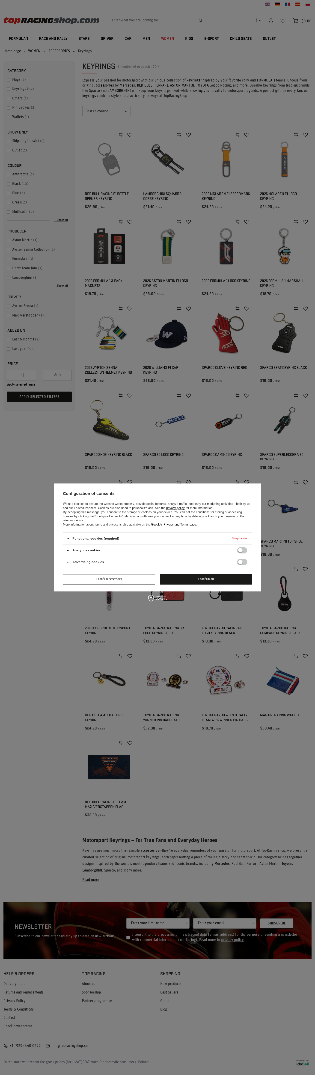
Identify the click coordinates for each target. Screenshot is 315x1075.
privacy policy (175, 508)
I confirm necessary (109, 579)
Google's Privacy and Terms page (173, 524)
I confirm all (206, 579)
